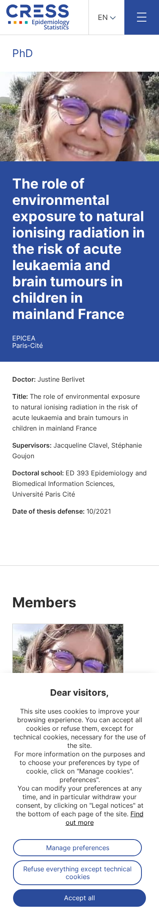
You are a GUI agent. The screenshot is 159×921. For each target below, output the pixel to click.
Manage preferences (77, 848)
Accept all (79, 898)
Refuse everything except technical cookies (77, 872)
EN (103, 17)
